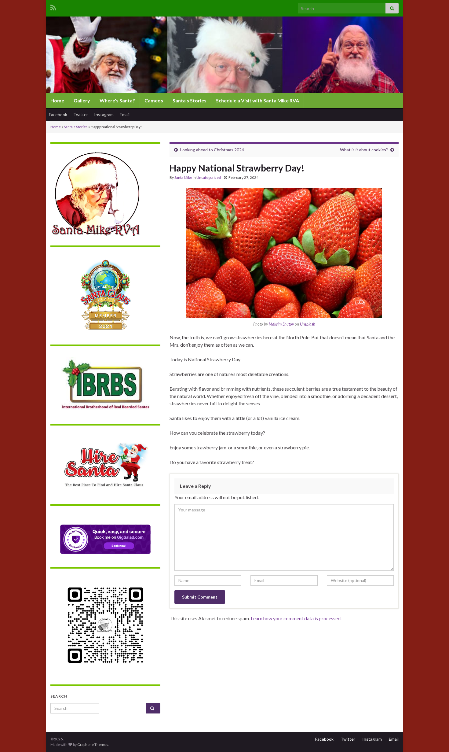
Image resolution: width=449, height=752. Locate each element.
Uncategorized (208, 177)
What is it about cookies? (364, 149)
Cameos (153, 100)
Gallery (82, 100)
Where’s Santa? (117, 100)
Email (125, 114)
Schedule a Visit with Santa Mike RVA (257, 100)
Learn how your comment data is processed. (296, 618)
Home (57, 100)
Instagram (104, 114)
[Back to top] (435, 738)
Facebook (58, 114)
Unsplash (307, 324)
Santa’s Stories (189, 100)
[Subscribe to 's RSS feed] (53, 6)
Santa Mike (183, 177)
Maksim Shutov (281, 324)
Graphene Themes (92, 744)
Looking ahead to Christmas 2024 (212, 149)
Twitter (80, 114)
